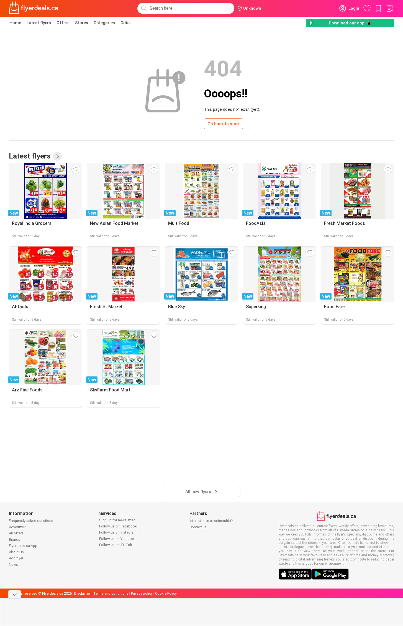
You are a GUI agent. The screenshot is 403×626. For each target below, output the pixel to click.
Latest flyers (39, 22)
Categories (104, 22)
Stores (81, 22)
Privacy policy (142, 593)
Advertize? (17, 527)
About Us (16, 552)
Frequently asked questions (31, 521)
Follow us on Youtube (116, 539)
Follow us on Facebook (118, 526)
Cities (126, 22)
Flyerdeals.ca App (23, 546)
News (13, 564)
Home (15, 22)
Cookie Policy (166, 593)
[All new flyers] (57, 156)
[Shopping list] (389, 8)
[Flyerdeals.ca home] (33, 8)
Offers (63, 22)
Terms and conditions (111, 593)
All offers (16, 533)
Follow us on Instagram (118, 532)
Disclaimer (82, 593)
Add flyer (16, 558)
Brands (14, 539)
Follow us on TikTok (115, 545)
